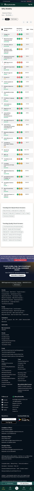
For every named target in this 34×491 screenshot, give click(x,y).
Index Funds (25, 314)
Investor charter (24, 468)
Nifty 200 (5, 213)
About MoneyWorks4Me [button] (25, 485)
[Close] (12, 15)
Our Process (15, 407)
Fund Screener (17, 308)
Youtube (5, 405)
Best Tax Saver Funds (16, 314)
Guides (3, 368)
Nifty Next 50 (15, 210)
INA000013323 (27, 282)
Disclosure (10, 466)
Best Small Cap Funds (19, 310)
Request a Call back (17, 403)
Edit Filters (25, 483)
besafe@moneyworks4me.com (19, 399)
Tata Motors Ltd (8, 159)
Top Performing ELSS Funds (8, 352)
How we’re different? (23, 376)
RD (14, 319)
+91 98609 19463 (11, 442)
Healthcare (18, 213)
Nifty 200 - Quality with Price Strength (12, 240)
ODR (18, 468)
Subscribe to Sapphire (17, 275)
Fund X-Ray (21, 365)
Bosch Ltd (6, 150)
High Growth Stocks (6, 295)
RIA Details (17, 284)
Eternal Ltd (6, 77)
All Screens (10, 483)
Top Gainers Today (17, 295)
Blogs (3, 361)
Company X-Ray (22, 363)
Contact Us (15, 411)
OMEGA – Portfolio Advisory (24, 386)
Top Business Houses (15, 293)
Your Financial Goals (6, 370)
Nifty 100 (22, 210)
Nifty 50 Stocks (6, 210)
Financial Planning (6, 382)
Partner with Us (16, 405)
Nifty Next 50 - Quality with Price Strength (13, 232)
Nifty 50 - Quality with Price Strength (11, 229)
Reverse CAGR (26, 319)
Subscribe (29, 1)
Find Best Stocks (6, 336)
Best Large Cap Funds (18, 312)
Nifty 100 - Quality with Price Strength (12, 234)
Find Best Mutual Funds (7, 308)
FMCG (27, 213)
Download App (7, 1)
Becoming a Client (22, 372)
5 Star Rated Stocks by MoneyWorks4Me (12, 226)
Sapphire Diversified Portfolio (25, 388)
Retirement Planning (6, 372)
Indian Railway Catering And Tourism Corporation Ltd (9, 126)
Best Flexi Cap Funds (6, 312)
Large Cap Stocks (14, 301)
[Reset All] (3, 19)
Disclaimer (4, 466)
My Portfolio (21, 367)
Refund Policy (14, 463)
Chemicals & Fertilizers (8, 216)
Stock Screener (5, 291)
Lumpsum (9, 319)
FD (5, 319)
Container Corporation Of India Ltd (9, 165)
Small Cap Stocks (18, 299)
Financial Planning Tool (23, 361)
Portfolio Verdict (22, 369)
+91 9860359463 (16, 401)
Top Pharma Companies (7, 303)
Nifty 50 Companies (6, 297)
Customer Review (22, 380)
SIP (2, 319)
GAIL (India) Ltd (7, 104)
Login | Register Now (20, 260)
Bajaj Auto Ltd (7, 108)
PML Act (16, 466)
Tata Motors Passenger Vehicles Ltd (9, 144)
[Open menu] (2, 4)
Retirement (4, 321)
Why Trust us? (21, 378)
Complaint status (6, 463)
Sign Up (30, 4)
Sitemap (4, 386)
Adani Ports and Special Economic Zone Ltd (8, 51)
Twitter (5, 409)
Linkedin (5, 400)
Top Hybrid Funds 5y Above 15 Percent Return (13, 356)
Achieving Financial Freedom (8, 378)
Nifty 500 (11, 213)
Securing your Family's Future (9, 374)
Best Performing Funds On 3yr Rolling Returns (12, 350)
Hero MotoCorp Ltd (9, 120)
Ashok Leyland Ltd (8, 81)
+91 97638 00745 (11, 433)
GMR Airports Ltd (8, 62)
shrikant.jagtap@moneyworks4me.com (14, 431)
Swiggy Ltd (6, 34)
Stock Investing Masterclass (8, 366)
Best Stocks (13, 291)
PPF (17, 319)
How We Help (5, 380)
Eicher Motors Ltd (8, 138)
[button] (9, 15)
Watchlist (4, 329)
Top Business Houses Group (8, 340)
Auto (23, 213)
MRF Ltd (6, 154)
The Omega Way (22, 374)
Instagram (5, 407)
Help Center (23, 1)
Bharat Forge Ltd (8, 72)
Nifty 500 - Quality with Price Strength (12, 237)
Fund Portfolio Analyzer (7, 310)
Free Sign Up (9, 422)
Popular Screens (21, 291)
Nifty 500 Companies (17, 297)
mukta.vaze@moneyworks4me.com (13, 440)
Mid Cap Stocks (5, 301)
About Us (14, 409)
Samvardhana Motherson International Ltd (8, 114)
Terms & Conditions (23, 463)
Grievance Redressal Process (9, 468)
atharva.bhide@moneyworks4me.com (14, 449)
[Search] (16, 488)
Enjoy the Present (6, 376)
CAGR (20, 319)
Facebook (5, 402)
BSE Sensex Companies (7, 299)
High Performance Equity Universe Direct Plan (12, 354)
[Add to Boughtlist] (30, 22)
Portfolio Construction (7, 384)
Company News (5, 293)
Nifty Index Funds (6, 314)
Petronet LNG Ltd (8, 44)
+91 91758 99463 (11, 451)
